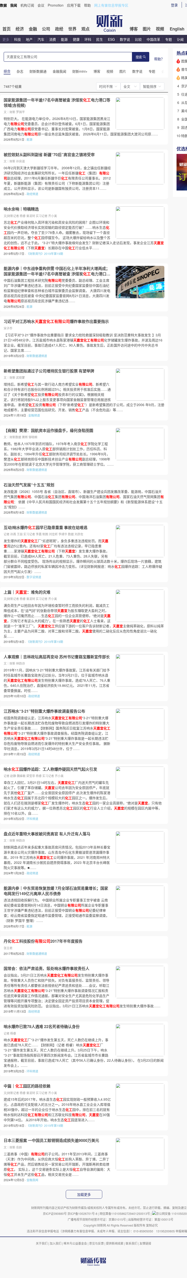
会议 (40, 5)
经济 (20, 29)
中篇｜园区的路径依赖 (27, 1086)
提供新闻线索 (114, 1243)
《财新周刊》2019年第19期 (45, 253)
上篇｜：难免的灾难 (27, 592)
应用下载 (74, 5)
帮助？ (159, 58)
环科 (87, 39)
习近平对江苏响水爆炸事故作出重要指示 (56, 321)
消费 (52, 39)
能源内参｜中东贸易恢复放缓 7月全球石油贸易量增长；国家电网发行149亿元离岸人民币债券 (56, 891)
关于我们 (41, 1243)
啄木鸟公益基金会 (76, 1243)
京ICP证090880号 (55, 1213)
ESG (111, 39)
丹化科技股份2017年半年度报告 (43, 941)
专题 (168, 39)
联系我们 (131, 1243)
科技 (17, 39)
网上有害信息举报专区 (111, 5)
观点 (85, 29)
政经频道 (32, 194)
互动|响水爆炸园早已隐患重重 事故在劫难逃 (45, 527)
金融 (33, 29)
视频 (160, 29)
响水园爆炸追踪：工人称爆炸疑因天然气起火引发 (50, 769)
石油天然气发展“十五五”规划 (29, 485)
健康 (76, 39)
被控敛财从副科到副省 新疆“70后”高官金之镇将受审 (49, 154)
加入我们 (55, 1243)
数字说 (125, 39)
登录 (174, 4)
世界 (72, 29)
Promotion (56, 5)
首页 (6, 29)
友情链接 (145, 1243)
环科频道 (32, 819)
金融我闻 (32, 1180)
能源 (65, 39)
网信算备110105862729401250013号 (125, 1213)
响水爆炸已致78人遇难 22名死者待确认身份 (42, 1026)
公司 (46, 29)
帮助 (87, 5)
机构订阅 (27, 5)
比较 (138, 39)
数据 (3, 5)
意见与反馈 (96, 1243)
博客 (134, 29)
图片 (147, 29)
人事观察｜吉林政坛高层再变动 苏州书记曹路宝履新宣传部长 (57, 656)
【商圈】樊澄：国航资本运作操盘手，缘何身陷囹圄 (48, 430)
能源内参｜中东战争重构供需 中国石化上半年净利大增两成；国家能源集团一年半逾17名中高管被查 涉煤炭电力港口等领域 (57, 271)
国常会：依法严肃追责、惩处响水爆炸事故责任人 (46, 968)
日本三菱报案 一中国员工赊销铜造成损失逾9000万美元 (51, 1140)
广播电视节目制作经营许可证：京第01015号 (97, 1219)
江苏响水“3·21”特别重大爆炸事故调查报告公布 (44, 711)
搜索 (139, 57)
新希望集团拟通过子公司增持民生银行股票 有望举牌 (49, 371)
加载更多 (84, 1195)
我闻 (13, 5)
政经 (59, 29)
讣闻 (180, 39)
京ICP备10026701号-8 (82, 1213)
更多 (5, 39)
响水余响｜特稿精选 (21, 209)
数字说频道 (34, 577)
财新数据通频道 (37, 356)
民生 (99, 39)
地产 (29, 39)
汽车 (40, 39)
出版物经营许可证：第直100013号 (150, 1219)
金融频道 (34, 415)
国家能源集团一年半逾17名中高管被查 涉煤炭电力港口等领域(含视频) (57, 102)
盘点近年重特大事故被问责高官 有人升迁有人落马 (47, 834)
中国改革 (153, 39)
